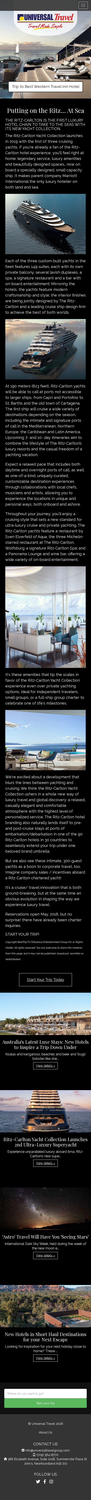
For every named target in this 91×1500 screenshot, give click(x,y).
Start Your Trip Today (45, 979)
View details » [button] (45, 1065)
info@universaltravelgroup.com (47, 1450)
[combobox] (45, 1393)
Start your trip (45, 1403)
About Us (45, 1432)
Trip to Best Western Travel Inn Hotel (45, 86)
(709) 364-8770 (47, 1455)
